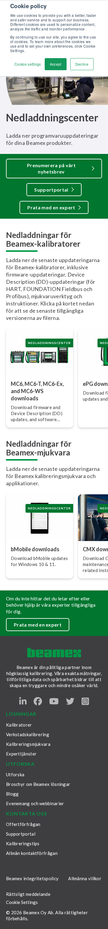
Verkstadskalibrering (27, 734)
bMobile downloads (35, 549)
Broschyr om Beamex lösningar (38, 784)
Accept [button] (56, 64)
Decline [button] (81, 64)
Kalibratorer (19, 724)
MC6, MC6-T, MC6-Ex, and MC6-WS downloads (37, 391)
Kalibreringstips (23, 843)
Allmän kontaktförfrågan (32, 853)
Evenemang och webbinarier (35, 803)
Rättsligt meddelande (28, 894)
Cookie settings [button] (27, 64)
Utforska (15, 774)
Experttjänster (21, 753)
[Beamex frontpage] (54, 652)
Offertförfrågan (23, 824)
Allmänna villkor (84, 878)
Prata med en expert (51, 207)
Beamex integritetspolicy (32, 878)
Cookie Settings (22, 902)
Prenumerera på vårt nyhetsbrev (51, 168)
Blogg (12, 793)
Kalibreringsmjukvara (28, 744)
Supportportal (51, 189)
